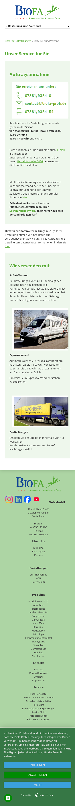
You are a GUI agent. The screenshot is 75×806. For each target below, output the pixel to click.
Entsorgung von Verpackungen (38, 708)
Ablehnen (37, 765)
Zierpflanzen (38, 656)
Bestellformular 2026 (30, 161)
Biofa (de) (10, 40)
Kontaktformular (38, 673)
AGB (38, 578)
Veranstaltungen (38, 715)
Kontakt (38, 669)
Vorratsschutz (38, 648)
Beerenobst (38, 608)
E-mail (61, 150)
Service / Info (38, 712)
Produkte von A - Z (38, 601)
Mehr (38, 784)
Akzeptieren (37, 774)
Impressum (38, 680)
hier (24, 197)
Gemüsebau (38, 619)
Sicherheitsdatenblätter (38, 701)
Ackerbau (38, 605)
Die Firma (38, 547)
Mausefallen (38, 630)
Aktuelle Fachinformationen (38, 697)
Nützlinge (38, 634)
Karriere (38, 555)
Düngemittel (38, 616)
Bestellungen (24, 40)
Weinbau (38, 652)
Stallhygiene (38, 641)
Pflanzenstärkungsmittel (38, 638)
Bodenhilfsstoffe (38, 612)
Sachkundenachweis (22, 210)
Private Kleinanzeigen (38, 719)
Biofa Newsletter (38, 693)
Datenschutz (38, 582)
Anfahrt (38, 676)
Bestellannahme (38, 574)
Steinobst (38, 645)
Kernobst (38, 627)
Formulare (38, 704)
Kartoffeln (38, 623)
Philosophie (38, 551)
